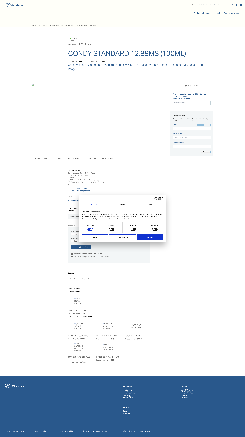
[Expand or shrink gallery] (146, 87)
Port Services (127, 390)
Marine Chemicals (54, 25)
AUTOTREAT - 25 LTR (133, 336)
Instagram (126, 413)
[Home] (14, 5)
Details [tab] (122, 204)
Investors (184, 398)
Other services (127, 398)
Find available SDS (81, 247)
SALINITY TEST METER (77, 311)
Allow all (150, 237)
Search (208, 103)
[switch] (111, 229)
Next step (206, 152)
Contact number (178, 143)
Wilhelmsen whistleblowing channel (94, 431)
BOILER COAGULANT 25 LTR (107, 357)
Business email (178, 134)
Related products (106, 158)
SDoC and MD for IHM (79, 279)
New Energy (126, 396)
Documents (91, 158)
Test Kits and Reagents (67, 25)
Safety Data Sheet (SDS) (74, 158)
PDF (197, 86)
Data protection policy (43, 431)
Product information (40, 158)
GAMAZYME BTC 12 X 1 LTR (107, 336)
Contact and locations (189, 394)
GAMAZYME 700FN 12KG (78, 336)
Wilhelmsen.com (36, 25)
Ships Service (127, 392)
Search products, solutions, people (231, 5)
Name (175, 125)
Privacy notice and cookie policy (16, 431)
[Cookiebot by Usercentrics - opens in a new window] (155, 198)
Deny (95, 237)
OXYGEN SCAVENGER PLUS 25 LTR (80, 358)
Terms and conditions (66, 431)
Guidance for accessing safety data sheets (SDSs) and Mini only (90, 257)
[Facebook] (237, 5)
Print (189, 86)
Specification (56, 158)
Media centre (186, 392)
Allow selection (122, 237)
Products (45, 25)
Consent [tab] (94, 205)
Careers (184, 396)
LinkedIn (125, 411)
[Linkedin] (241, 5)
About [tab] (151, 204)
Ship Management (128, 394)
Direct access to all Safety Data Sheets (86, 254)
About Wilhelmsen (187, 390)
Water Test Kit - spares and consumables (86, 25)
